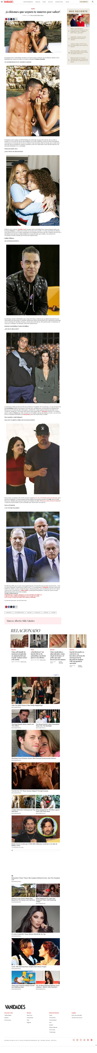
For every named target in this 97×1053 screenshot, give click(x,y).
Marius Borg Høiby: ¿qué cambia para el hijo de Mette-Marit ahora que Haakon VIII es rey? (79, 52)
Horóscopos (59, 2)
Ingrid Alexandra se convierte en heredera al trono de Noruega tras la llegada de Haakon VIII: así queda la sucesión (77, 657)
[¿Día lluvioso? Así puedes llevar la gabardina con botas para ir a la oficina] (39, 641)
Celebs (33, 8)
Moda (44, 2)
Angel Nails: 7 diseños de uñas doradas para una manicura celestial (78, 38)
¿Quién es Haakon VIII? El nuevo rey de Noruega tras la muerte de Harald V (79, 45)
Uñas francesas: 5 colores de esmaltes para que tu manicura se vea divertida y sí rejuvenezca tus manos (79, 60)
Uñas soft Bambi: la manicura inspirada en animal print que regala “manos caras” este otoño (19, 655)
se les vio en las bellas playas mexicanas (45, 498)
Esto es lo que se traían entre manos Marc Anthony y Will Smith (20, 597)
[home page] (8, 2)
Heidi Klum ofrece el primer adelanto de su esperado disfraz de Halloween (23, 594)
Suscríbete (83, 1)
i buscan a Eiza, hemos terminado (50, 501)
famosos (8, 612)
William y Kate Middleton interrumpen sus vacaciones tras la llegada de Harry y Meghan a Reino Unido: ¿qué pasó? (79, 30)
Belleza (50, 2)
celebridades (19, 612)
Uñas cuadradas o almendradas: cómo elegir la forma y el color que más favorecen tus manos (57, 655)
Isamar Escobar (61, 662)
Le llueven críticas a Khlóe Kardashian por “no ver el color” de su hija (21, 596)
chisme (45, 612)
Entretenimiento (28, 2)
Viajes (67, 2)
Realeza (38, 2)
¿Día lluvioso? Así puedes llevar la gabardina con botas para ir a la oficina (38, 655)
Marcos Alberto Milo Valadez (37, 15)
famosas (37, 612)
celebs (29, 612)
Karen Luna (23, 661)
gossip (53, 612)
